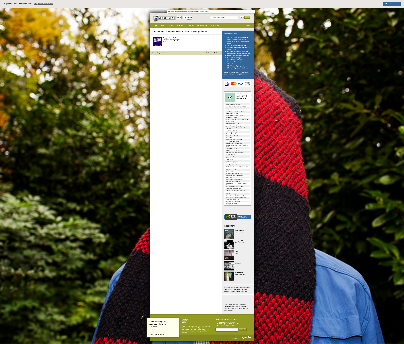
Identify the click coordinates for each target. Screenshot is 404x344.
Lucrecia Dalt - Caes (231, 172)
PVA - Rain (229, 137)
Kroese (243, 306)
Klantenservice (202, 25)
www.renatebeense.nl (156, 334)
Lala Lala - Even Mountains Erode (234, 152)
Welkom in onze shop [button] (392, 4)
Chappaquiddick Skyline (170, 38)
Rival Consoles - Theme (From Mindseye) (236, 197)
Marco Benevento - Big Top (233, 104)
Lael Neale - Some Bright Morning (234, 175)
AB (225, 289)
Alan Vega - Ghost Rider (232, 165)
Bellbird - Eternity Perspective (233, 134)
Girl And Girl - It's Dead (231, 110)
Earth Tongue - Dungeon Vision (234, 132)
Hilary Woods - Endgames (232, 170)
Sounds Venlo (234, 308)
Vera (245, 291)
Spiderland (238, 263)
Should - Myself (230, 121)
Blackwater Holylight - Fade (233, 123)
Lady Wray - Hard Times (232, 161)
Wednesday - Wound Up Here (233, 188)
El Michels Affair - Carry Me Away (234, 173)
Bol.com (226, 306)
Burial (236, 251)
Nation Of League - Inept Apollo (234, 179)
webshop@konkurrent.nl (241, 47)
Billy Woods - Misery (231, 194)
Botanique (229, 289)
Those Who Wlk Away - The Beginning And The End (236, 127)
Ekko (242, 289)
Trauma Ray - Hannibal (231, 148)
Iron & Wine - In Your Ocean (233, 136)
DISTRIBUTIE (188, 18)
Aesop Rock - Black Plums (232, 199)
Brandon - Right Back (231, 203)
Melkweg (226, 291)
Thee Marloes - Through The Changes (235, 111)
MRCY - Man (229, 177)
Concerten (190, 25)
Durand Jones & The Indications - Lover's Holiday (236, 183)
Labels (170, 25)
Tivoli (242, 291)
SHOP (179, 17)
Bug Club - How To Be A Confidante (235, 186)
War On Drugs (239, 272)
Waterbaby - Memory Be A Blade (234, 139)
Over (163, 25)
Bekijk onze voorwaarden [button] (43, 4)
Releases (180, 25)
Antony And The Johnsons (242, 241)
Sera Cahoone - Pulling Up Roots (234, 115)
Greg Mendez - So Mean (232, 113)
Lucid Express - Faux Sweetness (234, 143)
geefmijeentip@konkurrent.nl (240, 74)
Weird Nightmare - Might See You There (236, 125)
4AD (245, 289)
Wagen (247, 17)
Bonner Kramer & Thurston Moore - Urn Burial (237, 108)
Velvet (240, 308)
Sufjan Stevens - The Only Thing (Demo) (236, 196)
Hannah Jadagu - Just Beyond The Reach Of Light (237, 156)
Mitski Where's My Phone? (232, 117)
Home (156, 25)
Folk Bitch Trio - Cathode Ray (233, 181)
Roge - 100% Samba (231, 163)
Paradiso (232, 291)
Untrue (237, 253)
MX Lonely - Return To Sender (233, 150)
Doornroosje (236, 289)
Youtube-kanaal (203, 11)
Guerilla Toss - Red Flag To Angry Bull (235, 190)
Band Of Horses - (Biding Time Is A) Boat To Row (237, 146)
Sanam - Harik (229, 192)
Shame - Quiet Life (231, 154)
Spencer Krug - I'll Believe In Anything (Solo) (237, 119)
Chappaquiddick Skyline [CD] (171, 40)
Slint (236, 262)
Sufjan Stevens (239, 230)
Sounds (230, 310)
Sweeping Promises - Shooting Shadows (236, 106)
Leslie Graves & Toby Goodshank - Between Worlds (237, 167)
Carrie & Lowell (239, 232)
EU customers (215, 25)
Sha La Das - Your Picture (232, 141)
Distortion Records (234, 306)
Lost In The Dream (240, 274)
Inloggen (248, 25)
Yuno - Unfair (229, 159)
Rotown (238, 291)
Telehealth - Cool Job (231, 130)
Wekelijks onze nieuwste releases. (243, 217)
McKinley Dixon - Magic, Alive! (233, 201)
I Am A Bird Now (239, 242)
